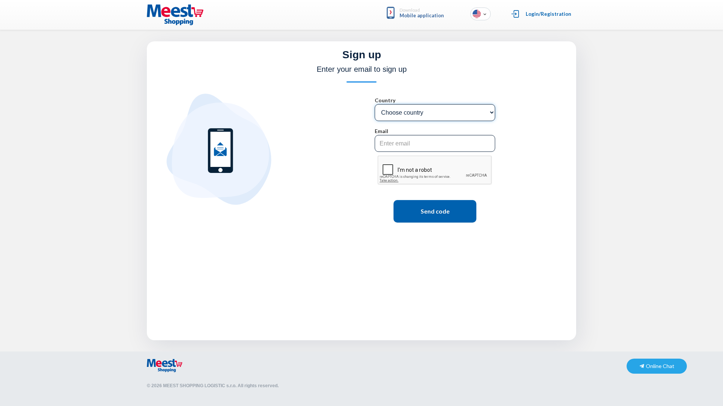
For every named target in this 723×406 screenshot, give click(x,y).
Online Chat (659, 365)
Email (381, 131)
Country (385, 100)
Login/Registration (548, 14)
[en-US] (477, 13)
